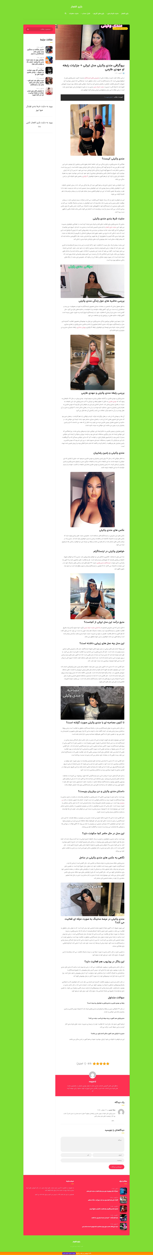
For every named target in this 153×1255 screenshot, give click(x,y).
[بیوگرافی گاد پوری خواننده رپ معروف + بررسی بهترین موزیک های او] (49, 70)
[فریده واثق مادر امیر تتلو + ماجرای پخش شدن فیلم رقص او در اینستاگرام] (49, 80)
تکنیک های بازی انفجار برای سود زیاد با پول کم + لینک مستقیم (103, 1200)
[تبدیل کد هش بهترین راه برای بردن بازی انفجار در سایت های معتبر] (123, 1191)
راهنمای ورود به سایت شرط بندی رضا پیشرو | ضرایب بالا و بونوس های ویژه (35, 62)
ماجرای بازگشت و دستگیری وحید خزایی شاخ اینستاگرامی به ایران (35, 51)
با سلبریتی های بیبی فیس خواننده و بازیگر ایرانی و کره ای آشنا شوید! (35, 92)
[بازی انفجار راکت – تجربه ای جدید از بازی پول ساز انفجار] (123, 1217)
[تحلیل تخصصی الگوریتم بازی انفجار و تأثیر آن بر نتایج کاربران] (123, 1208)
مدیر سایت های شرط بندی (120, 28)
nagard (92, 1081)
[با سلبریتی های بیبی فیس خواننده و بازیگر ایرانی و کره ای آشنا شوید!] (49, 91)
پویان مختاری (81, 327)
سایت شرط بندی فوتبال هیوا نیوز (36, 108)
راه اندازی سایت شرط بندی (92, 627)
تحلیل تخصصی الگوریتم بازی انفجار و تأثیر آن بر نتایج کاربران (104, 1209)
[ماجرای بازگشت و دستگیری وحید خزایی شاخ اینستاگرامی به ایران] (49, 49)
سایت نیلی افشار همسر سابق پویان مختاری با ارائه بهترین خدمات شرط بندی (100, 1226)
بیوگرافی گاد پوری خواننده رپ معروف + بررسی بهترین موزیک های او (35, 72)
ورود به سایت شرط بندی (69, 1253)
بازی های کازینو (99, 13)
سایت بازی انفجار (111, 227)
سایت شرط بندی (112, 13)
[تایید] (28, 29)
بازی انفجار (76, 6)
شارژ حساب (86, 13)
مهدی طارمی (112, 401)
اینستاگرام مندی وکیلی (103, 563)
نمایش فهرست (108, 97)
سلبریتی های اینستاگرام (91, 78)
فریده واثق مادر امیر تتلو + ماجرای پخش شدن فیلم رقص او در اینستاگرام (35, 82)
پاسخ (113, 1120)
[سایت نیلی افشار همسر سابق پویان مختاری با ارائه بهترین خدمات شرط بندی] (123, 1226)
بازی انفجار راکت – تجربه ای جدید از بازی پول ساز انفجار (105, 1217)
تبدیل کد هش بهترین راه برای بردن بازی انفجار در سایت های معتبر (102, 1191)
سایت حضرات (73, 13)
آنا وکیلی (85, 176)
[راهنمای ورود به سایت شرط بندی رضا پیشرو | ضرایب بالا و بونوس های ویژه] (49, 60)
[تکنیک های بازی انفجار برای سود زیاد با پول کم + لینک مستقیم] (123, 1199)
